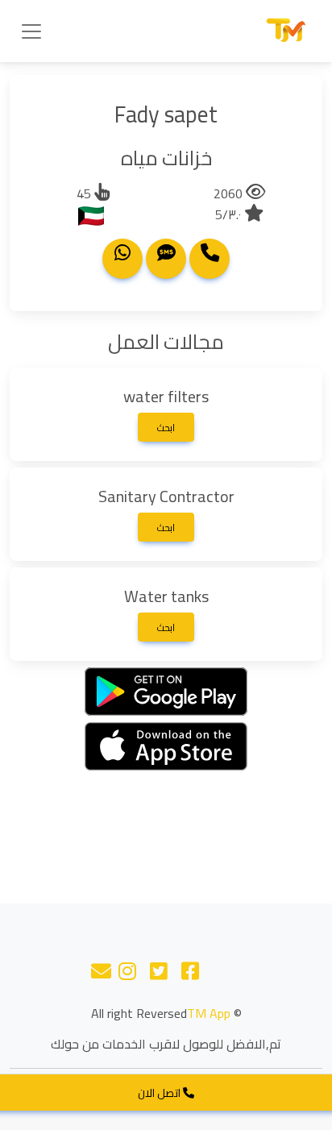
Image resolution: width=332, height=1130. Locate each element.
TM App (208, 1013)
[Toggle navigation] (31, 31)
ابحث (166, 427)
